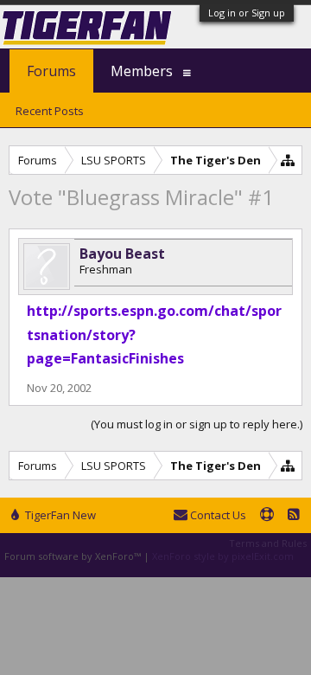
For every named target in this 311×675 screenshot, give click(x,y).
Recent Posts (50, 111)
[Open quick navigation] (288, 159)
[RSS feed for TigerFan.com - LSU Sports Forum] (294, 516)
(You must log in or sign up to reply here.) (196, 424)
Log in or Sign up (246, 12)
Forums (51, 70)
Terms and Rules (268, 543)
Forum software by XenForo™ (73, 556)
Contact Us (216, 515)
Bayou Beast (122, 253)
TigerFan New (59, 515)
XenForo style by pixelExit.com (223, 556)
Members (142, 70)
